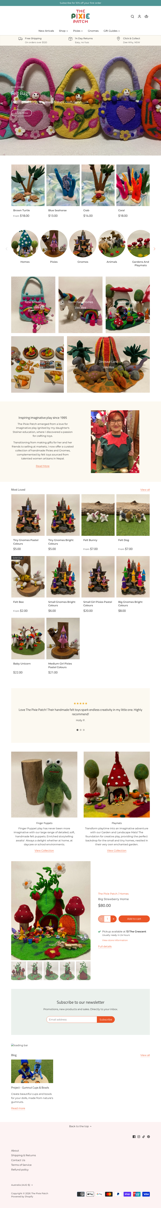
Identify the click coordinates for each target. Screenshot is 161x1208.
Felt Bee (18, 601)
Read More (43, 466)
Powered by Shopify (22, 1196)
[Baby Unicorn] (28, 638)
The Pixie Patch (107, 893)
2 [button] (80, 730)
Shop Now (21, 112)
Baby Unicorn (22, 663)
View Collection (44, 850)
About (15, 1150)
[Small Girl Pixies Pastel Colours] (98, 577)
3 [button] (83, 730)
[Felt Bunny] (98, 515)
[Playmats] (117, 785)
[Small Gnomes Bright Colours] (63, 577)
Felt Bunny (90, 540)
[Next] (154, 248)
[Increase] (114, 919)
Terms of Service (21, 1164)
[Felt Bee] (28, 577)
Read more (18, 1108)
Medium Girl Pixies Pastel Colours (60, 665)
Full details (105, 946)
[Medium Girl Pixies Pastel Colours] (63, 638)
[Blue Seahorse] (63, 185)
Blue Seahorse (57, 210)
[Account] (139, 16)
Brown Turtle (21, 210)
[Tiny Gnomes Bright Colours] (63, 515)
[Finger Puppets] (44, 785)
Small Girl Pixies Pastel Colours (97, 603)
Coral (121, 210)
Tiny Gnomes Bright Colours (61, 542)
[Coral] (133, 185)
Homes (25, 261)
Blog (14, 1055)
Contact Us (18, 1160)
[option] (80, 101)
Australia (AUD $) (20, 1185)
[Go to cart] (146, 16)
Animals (112, 261)
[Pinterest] (148, 1136)
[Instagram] (138, 1136)
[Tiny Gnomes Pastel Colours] (28, 515)
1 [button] (77, 730)
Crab (86, 210)
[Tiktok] (143, 1136)
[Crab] (98, 185)
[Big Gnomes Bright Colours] (133, 577)
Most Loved (18, 489)
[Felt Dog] (133, 515)
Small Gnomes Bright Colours (61, 603)
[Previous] (6, 248)
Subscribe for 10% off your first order (80, 2)
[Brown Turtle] (28, 185)
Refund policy (20, 1169)
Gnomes (83, 261)
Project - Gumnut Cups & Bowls (30, 1087)
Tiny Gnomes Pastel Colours (25, 542)
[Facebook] (134, 1136)
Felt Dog (123, 540)
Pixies (54, 261)
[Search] (132, 16)
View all (145, 489)
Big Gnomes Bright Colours (130, 603)
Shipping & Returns (23, 1155)
